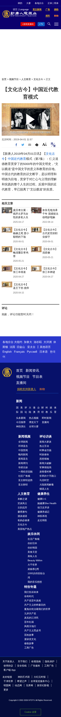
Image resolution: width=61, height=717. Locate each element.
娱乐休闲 (34, 534)
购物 (42, 389)
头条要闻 (21, 418)
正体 (50, 3)
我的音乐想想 (35, 581)
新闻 (19, 401)
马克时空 (44, 480)
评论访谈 (45, 436)
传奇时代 (29, 596)
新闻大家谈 (45, 441)
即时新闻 (46, 418)
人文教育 (26, 79)
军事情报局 (45, 467)
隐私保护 (49, 661)
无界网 (29, 685)
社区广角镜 (24, 476)
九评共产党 (30, 613)
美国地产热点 (25, 529)
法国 (12, 346)
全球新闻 (23, 441)
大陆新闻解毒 (46, 484)
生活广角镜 (33, 539)
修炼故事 (29, 643)
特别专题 (30, 586)
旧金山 (21, 346)
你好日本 (32, 543)
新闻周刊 (23, 463)
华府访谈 (23, 467)
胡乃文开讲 (43, 507)
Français (19, 351)
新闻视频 (24, 436)
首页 (4, 79)
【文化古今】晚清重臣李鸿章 (20, 253)
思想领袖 (44, 458)
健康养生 (43, 493)
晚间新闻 (23, 454)
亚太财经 (23, 484)
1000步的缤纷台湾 (36, 575)
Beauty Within (35, 560)
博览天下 (33, 422)
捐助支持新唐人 (26, 389)
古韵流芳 (22, 507)
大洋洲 (48, 342)
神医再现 (42, 516)
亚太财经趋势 (25, 480)
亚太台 (31, 346)
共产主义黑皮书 (32, 630)
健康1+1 (41, 498)
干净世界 (8, 681)
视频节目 (14, 79)
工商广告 (29, 647)
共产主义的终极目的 (35, 604)
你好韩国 (32, 547)
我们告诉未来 (31, 592)
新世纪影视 (43, 685)
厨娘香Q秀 (33, 569)
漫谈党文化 (30, 639)
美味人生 (32, 556)
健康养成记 (43, 511)
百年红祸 (29, 622)
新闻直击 (23, 458)
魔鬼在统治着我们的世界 (37, 609)
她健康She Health (46, 503)
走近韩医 (42, 520)
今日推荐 (21, 422)
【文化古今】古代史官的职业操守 (50, 233)
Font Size (44, 144)
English (7, 351)
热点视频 (33, 418)
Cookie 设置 (30, 712)
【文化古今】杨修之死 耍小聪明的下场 (21, 233)
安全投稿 (22, 665)
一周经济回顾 (25, 471)
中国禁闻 (23, 450)
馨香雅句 (22, 511)
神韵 (20, 3)
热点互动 (44, 446)
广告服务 (35, 665)
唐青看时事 (45, 471)
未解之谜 (22, 498)
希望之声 (22, 681)
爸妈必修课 (23, 520)
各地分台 (39, 3)
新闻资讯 (32, 370)
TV (41, 24)
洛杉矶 (38, 342)
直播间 (21, 383)
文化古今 (38, 79)
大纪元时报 (40, 677)
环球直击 (23, 446)
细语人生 (44, 488)
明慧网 (7, 685)
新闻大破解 (45, 463)
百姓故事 (29, 635)
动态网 (18, 685)
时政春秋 (44, 454)
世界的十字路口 (47, 476)
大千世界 (32, 564)
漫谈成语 (22, 516)
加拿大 (28, 342)
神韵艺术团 (24, 677)
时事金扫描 (45, 450)
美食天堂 (32, 552)
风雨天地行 (30, 626)
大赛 (28, 3)
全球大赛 (33, 426)
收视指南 (36, 661)
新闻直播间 (28, 24)
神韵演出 (21, 426)
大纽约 (18, 342)
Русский (32, 351)
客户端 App (10, 670)
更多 (6, 689)
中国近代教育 (17, 159)
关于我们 (22, 661)
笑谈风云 (22, 503)
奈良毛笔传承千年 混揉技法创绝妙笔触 (50, 214)
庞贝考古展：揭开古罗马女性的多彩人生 (20, 214)
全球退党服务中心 (40, 681)
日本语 (43, 351)
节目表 (37, 376)
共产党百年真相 (32, 600)
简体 (56, 3)
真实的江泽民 (31, 617)
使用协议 (8, 665)
